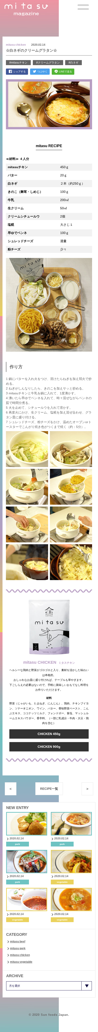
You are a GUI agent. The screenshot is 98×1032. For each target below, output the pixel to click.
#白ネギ (73, 62)
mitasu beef (17, 941)
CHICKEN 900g (49, 746)
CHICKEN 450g (49, 734)
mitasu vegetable (21, 961)
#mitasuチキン (18, 62)
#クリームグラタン (48, 62)
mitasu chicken (20, 955)
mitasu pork (18, 948)
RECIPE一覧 (49, 789)
